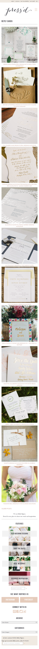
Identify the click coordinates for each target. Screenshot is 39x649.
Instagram (10, 599)
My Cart (33, 1)
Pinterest (29, 599)
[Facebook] (17, 612)
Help (12, 1)
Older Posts (7, 509)
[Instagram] (24, 612)
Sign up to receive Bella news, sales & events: (15, 641)
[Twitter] (21, 612)
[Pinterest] (14, 612)
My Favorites (25, 1)
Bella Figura (21, 514)
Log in (17, 1)
